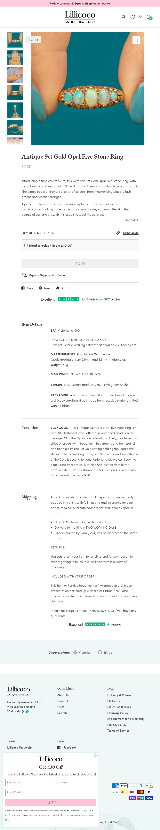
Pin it (63, 288)
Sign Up (51, 802)
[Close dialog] (95, 755)
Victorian (85, 652)
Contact (62, 701)
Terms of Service (118, 730)
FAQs (60, 707)
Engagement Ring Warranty (126, 719)
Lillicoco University (20, 747)
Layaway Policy (117, 713)
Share (30, 288)
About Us (63, 695)
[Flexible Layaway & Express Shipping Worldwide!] (80, 3)
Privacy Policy (116, 725)
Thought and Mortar (108, 822)
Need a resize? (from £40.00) (50, 245)
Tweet (47, 288)
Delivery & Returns (119, 695)
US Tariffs (113, 701)
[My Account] (140, 17)
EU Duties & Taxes (119, 707)
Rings (108, 652)
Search (62, 713)
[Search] (124, 17)
